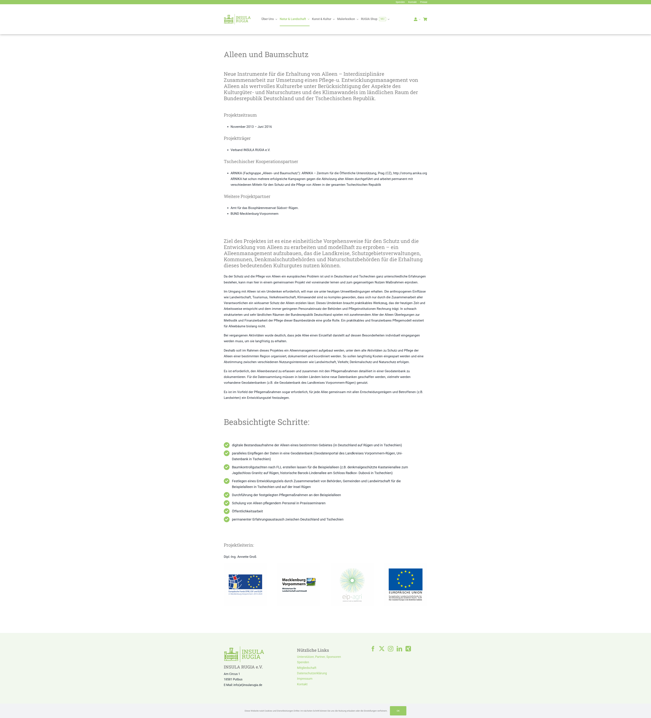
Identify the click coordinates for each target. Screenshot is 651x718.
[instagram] (390, 648)
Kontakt (302, 684)
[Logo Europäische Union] (405, 565)
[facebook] (373, 648)
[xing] (408, 648)
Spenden (303, 662)
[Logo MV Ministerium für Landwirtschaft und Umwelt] (298, 565)
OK (398, 711)
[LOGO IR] (237, 15)
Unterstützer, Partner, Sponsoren (319, 657)
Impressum (304, 678)
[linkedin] (399, 648)
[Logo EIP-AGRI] (352, 565)
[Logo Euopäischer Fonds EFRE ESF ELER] (245, 565)
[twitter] (381, 648)
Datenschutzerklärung (312, 673)
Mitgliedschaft (306, 668)
